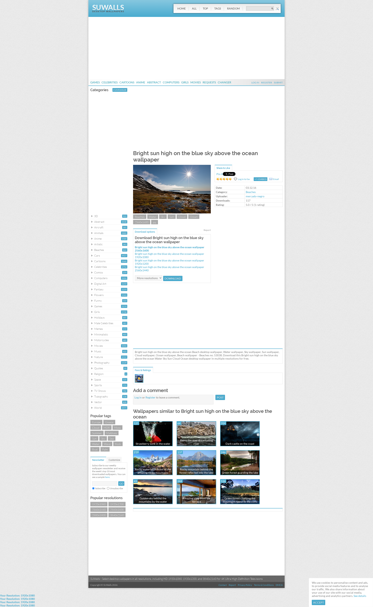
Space (97, 379)
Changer (224, 82)
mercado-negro (255, 196)
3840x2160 (117, 515)
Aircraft (98, 227)
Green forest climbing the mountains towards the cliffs (240, 500)
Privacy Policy (245, 584)
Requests (209, 82)
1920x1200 (117, 504)
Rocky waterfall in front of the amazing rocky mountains (153, 471)
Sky (103, 438)
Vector (98, 402)
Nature (98, 357)
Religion (99, 374)
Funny (98, 300)
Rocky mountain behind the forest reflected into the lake (196, 471)
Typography (101, 396)
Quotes (98, 368)
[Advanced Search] (277, 8)
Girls (184, 82)
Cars (97, 255)
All (194, 8)
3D (96, 216)
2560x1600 (117, 509)
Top (205, 8)
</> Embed (260, 179)
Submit (278, 82)
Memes (98, 328)
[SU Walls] (108, 11)
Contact (223, 584)
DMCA (279, 584)
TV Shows (100, 390)
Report (207, 230)
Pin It (219, 174)
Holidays (99, 317)
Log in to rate (224, 179)
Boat (95, 449)
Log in (138, 397)
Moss (117, 427)
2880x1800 (99, 515)
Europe (96, 422)
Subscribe (100, 488)
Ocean (194, 216)
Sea (112, 438)
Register (266, 82)
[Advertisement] (186, 48)
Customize (119, 89)
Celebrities (110, 82)
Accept (318, 602)
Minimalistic (101, 334)
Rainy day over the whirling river (196, 442)
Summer (97, 433)
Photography (102, 362)
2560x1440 (99, 509)
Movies (195, 82)
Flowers (99, 295)
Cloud (95, 427)
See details (360, 595)
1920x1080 (99, 504)
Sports (98, 385)
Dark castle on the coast (240, 443)
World (98, 407)
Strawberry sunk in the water (153, 443)
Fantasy (99, 289)
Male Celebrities (103, 323)
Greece (109, 422)
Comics (98, 272)
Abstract (154, 82)
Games (95, 82)
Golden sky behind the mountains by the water (153, 500)
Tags (217, 8)
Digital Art (100, 283)
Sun (94, 438)
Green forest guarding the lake (240, 472)
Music (97, 351)
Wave (107, 443)
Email (276, 179)
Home (181, 8)
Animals (98, 233)
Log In (255, 82)
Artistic (98, 244)
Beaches (99, 250)
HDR (107, 427)
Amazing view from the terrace (196, 500)
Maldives (111, 433)
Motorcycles (101, 340)
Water (95, 443)
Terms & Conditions (264, 584)
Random (233, 8)
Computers (171, 82)
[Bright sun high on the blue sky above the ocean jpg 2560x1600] (172, 212)
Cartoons (126, 82)
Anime (140, 82)
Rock (118, 443)
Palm (105, 449)
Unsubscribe (116, 488)
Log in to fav (244, 179)
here (107, 477)
